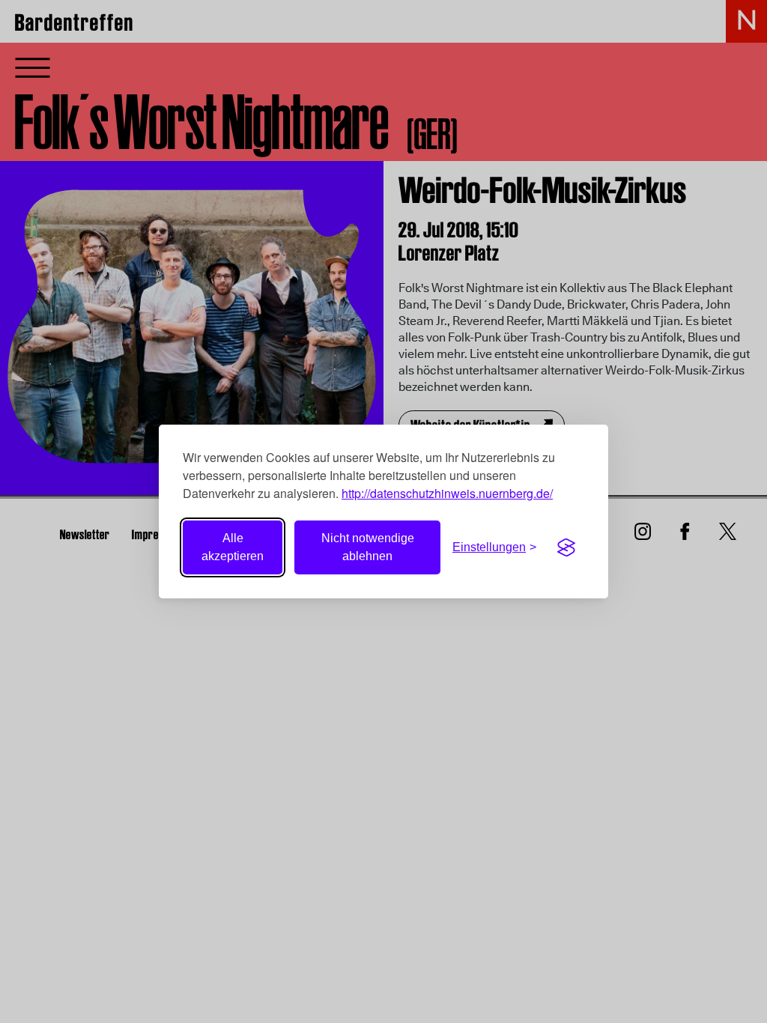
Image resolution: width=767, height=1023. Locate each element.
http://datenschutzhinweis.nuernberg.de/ (447, 493)
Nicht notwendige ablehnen (367, 547)
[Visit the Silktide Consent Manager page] (566, 547)
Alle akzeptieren (232, 547)
